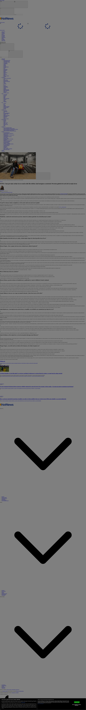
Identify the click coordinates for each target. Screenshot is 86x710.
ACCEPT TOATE (77, 702)
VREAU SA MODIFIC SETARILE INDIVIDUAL (76, 705)
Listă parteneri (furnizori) (41, 703)
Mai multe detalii (23, 702)
